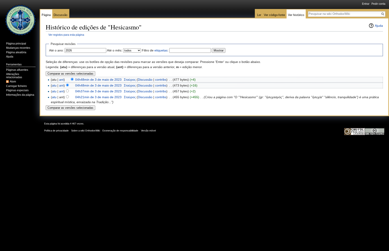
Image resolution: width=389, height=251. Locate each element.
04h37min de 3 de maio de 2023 (98, 91)
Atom (13, 81)
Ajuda (379, 25)
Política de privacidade (56, 130)
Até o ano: (56, 50)
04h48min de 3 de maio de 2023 (98, 79)
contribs (160, 79)
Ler (259, 15)
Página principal (16, 43)
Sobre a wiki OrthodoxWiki (85, 130)
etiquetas (160, 50)
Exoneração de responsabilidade (120, 130)
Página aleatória (16, 52)
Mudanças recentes (18, 47)
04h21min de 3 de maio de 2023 (98, 97)
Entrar (365, 3)
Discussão (145, 79)
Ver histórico (296, 15)
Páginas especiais (17, 90)
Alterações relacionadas (14, 76)
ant (61, 79)
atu (54, 85)
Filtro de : (155, 50)
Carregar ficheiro (16, 86)
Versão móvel (148, 130)
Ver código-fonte (274, 15)
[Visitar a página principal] (20, 18)
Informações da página (20, 94)
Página (46, 15)
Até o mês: (114, 50)
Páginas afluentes (17, 69)
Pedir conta (378, 3)
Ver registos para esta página (66, 34)
